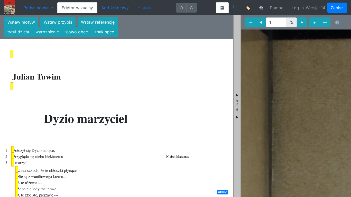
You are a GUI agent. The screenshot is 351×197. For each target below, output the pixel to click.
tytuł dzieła (18, 31)
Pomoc (276, 7)
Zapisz (337, 7)
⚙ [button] (337, 22)
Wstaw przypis (58, 22)
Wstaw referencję (98, 22)
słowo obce (76, 31)
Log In (298, 7)
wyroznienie (47, 31)
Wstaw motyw (21, 22)
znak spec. (104, 31)
